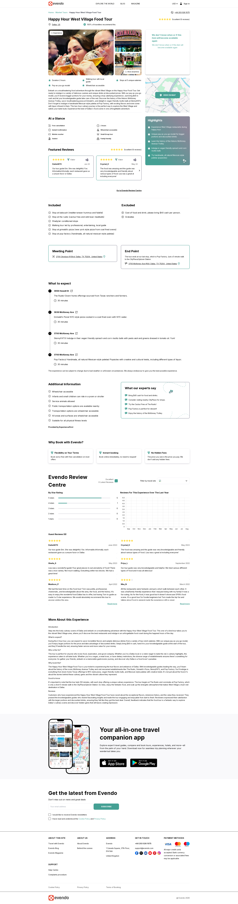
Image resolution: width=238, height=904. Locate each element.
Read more (112, 604)
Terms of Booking (113, 887)
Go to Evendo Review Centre (129, 190)
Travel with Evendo (56, 843)
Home (51, 12)
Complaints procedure (57, 875)
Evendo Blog (53, 848)
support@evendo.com (144, 848)
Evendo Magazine (55, 853)
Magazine (135, 4)
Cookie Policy (84, 819)
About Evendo (83, 843)
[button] (139, 170)
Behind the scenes (84, 848)
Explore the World (105, 4)
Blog (122, 4)
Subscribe (106, 807)
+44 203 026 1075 (143, 843)
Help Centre (53, 870)
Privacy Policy (100, 819)
